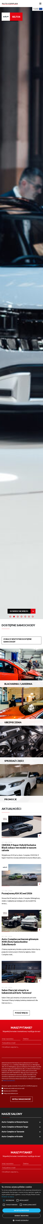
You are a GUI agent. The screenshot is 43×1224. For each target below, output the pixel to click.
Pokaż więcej (21, 1013)
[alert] (21, 1203)
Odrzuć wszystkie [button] (21, 1216)
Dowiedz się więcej (19, 611)
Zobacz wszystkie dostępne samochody (17, 640)
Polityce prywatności (9, 1080)
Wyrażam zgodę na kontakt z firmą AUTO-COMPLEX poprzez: (20, 1086)
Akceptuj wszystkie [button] (21, 1210)
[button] (21, 1220)
